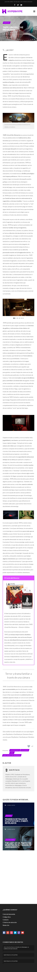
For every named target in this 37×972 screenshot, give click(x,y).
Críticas (6, 22)
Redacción (6, 925)
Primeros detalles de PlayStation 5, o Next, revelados (16, 821)
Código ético (7, 917)
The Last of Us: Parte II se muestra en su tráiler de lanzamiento (18, 845)
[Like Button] (28, 746)
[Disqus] (18, 876)
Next (32, 307)
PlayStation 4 (15, 750)
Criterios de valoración (10, 922)
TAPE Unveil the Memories (11, 755)
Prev (5, 307)
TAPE (12, 752)
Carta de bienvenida (9, 914)
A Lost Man (15, 955)
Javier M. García (10, 34)
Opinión (8, 815)
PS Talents (24, 750)
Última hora (10, 839)
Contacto (6, 919)
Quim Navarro (7, 955)
